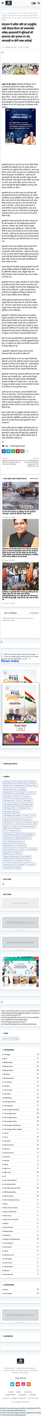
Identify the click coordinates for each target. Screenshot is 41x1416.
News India (10, 661)
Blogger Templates (19, 1398)
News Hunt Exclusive (16, 842)
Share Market (26, 857)
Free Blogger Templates (20, 1402)
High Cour (7, 827)
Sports (28, 860)
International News (29, 827)
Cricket (25, 815)
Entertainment (8, 823)
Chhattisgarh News (14, 13)
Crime (33, 815)
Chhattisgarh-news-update (12, 815)
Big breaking (23, 782)
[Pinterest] (18, 451)
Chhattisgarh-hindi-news (11, 812)
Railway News (8, 853)
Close (20, 729)
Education (7, 819)
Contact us (28, 1392)
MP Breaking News (28, 834)
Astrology (7, 782)
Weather (18, 868)
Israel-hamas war (13, 830)
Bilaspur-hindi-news (10, 789)
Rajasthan (18, 853)
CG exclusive (31, 793)
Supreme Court (8, 864)
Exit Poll (27, 823)
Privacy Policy (10, 1395)
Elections (28, 819)
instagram (22, 1395)
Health (35, 823)
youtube (32, 1395)
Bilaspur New (8, 785)
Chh (19, 800)
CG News (17, 797)
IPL (4, 830)
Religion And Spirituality (11, 857)
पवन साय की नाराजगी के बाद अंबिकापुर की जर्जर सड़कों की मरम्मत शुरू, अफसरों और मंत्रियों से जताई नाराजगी (18, 513)
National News (8, 838)
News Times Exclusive (10, 849)
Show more (34, 478)
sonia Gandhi (18, 860)
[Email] (22, 451)
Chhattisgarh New (26, 804)
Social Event (7, 860)
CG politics (26, 797)
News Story (22, 845)
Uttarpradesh (8, 868)
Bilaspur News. (32, 785)
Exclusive (19, 823)
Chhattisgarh (27, 800)
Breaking (22, 789)
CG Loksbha (7, 797)
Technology (20, 864)
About (18, 1392)
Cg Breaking (20, 793)
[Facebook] (4, 451)
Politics (22, 849)
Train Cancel (31, 864)
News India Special (9, 845)
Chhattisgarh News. (25, 808)
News (5, 842)
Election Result (17, 819)
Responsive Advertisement (20, 903)
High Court (16, 827)
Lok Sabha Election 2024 (11, 834)
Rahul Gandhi (32, 849)
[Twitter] (8, 451)
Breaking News (8, 793)
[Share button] (27, 451)
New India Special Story (23, 838)
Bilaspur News (19, 785)
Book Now (20, 725)
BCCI (14, 782)
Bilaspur (32, 782)
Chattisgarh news (9, 800)
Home (4, 13)
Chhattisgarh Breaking (11, 804)
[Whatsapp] (13, 451)
